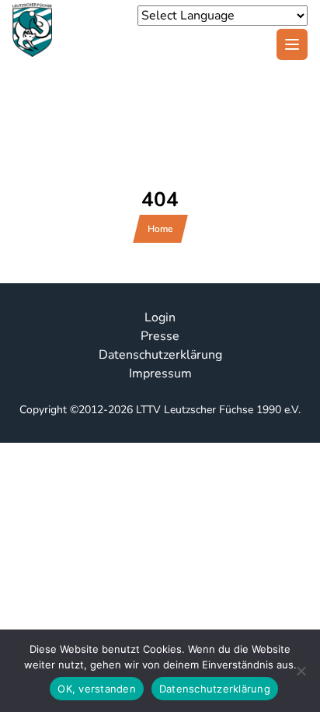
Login (160, 317)
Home (160, 229)
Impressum (160, 373)
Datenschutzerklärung (160, 354)
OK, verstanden (96, 688)
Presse (160, 336)
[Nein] (300, 671)
